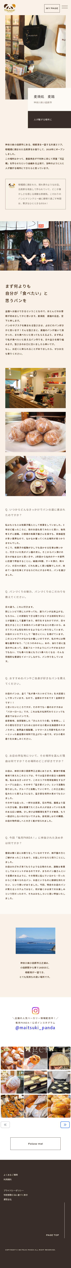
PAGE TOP (52, 1235)
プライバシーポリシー (14, 1190)
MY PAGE (52, 8)
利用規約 (8, 1179)
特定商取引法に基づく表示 (16, 1194)
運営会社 (8, 1199)
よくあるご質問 (11, 1174)
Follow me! (35, 1143)
